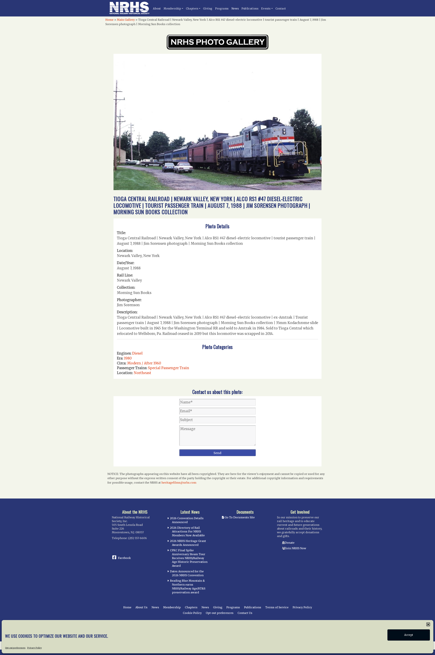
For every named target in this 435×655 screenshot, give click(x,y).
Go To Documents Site (239, 517)
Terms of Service (277, 607)
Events (266, 8)
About (157, 8)
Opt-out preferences (15, 647)
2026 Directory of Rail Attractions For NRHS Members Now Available (187, 531)
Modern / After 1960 (144, 363)
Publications (249, 8)
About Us (141, 607)
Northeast (142, 373)
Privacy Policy (34, 647)
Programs (222, 8)
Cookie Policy (192, 613)
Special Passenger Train (168, 368)
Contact (280, 8)
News (235, 8)
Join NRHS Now (295, 548)
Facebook (124, 558)
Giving (207, 8)
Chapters (192, 8)
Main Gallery (126, 19)
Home (109, 19)
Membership (172, 8)
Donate (289, 542)
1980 (128, 358)
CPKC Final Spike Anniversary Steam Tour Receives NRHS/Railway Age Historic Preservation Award (188, 558)
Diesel (137, 353)
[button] (428, 624)
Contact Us (245, 613)
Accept (408, 634)
